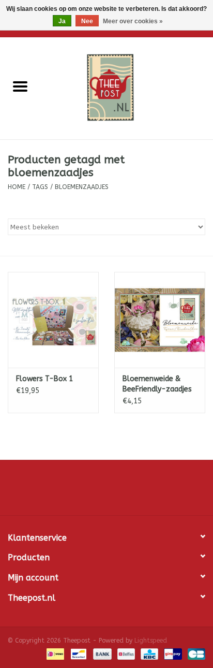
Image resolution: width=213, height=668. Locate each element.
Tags (40, 187)
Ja (62, 21)
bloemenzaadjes (82, 187)
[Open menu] (20, 86)
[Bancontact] (77, 653)
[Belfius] (125, 653)
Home (16, 187)
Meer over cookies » (133, 21)
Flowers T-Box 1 (44, 378)
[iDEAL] (54, 653)
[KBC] (148, 653)
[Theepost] (127, 87)
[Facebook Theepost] (106, 491)
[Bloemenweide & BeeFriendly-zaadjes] (159, 319)
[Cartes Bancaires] (194, 653)
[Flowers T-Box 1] (53, 319)
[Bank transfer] (101, 653)
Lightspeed (150, 640)
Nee (87, 21)
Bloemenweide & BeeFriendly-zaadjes (157, 384)
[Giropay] (172, 653)
